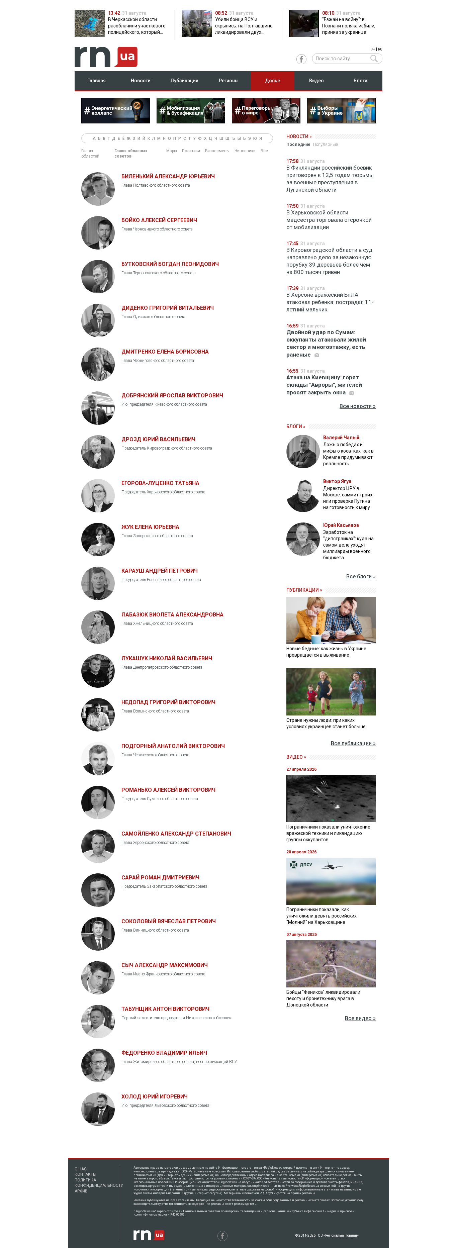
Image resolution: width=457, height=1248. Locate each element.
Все (264, 151)
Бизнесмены (217, 151)
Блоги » (295, 426)
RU (380, 49)
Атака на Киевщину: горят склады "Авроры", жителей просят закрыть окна (324, 385)
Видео (316, 80)
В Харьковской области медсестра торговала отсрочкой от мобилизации (329, 219)
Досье (272, 80)
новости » (299, 136)
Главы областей (90, 154)
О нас (81, 1169)
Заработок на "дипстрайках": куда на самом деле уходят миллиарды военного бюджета (348, 545)
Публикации (184, 80)
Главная (96, 80)
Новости (141, 80)
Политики (191, 151)
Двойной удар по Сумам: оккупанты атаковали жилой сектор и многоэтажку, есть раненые (326, 343)
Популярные (325, 144)
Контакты (85, 1174)
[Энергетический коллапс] (116, 121)
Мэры (171, 151)
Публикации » (304, 590)
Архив (81, 1191)
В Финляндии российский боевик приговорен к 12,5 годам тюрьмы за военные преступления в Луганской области (330, 178)
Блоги (360, 80)
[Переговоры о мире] (266, 121)
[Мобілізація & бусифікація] (191, 121)
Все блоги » (361, 576)
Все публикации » (353, 743)
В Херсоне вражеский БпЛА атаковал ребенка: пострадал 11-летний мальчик (330, 302)
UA (373, 49)
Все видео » (360, 1018)
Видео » (296, 757)
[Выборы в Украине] (341, 121)
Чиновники (245, 151)
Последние (298, 144)
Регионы (229, 80)
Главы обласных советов (130, 154)
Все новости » (358, 406)
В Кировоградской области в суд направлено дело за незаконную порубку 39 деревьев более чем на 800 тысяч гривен (329, 261)
